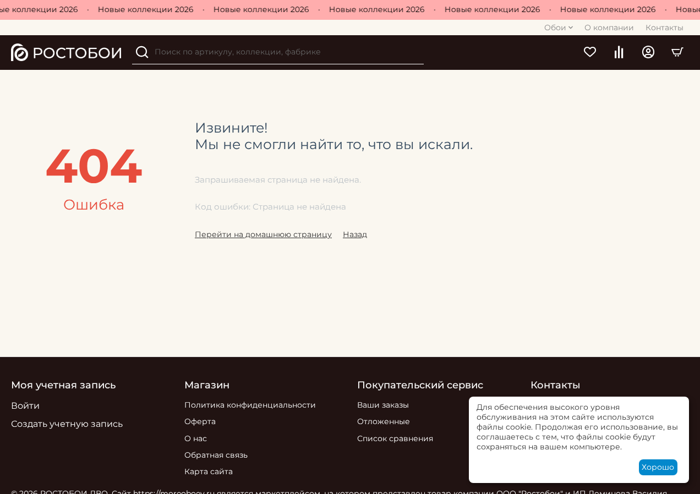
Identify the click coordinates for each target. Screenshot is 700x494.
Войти (25, 405)
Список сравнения (395, 438)
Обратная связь (216, 455)
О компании (609, 27)
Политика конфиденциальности (250, 405)
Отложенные (383, 421)
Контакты (664, 27)
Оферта (200, 421)
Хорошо (658, 467)
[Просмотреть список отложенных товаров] (589, 52)
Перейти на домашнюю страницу (263, 234)
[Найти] (142, 52)
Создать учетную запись (67, 424)
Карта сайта (208, 471)
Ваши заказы (383, 405)
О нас (195, 438)
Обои (555, 27)
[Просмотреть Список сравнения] (619, 52)
